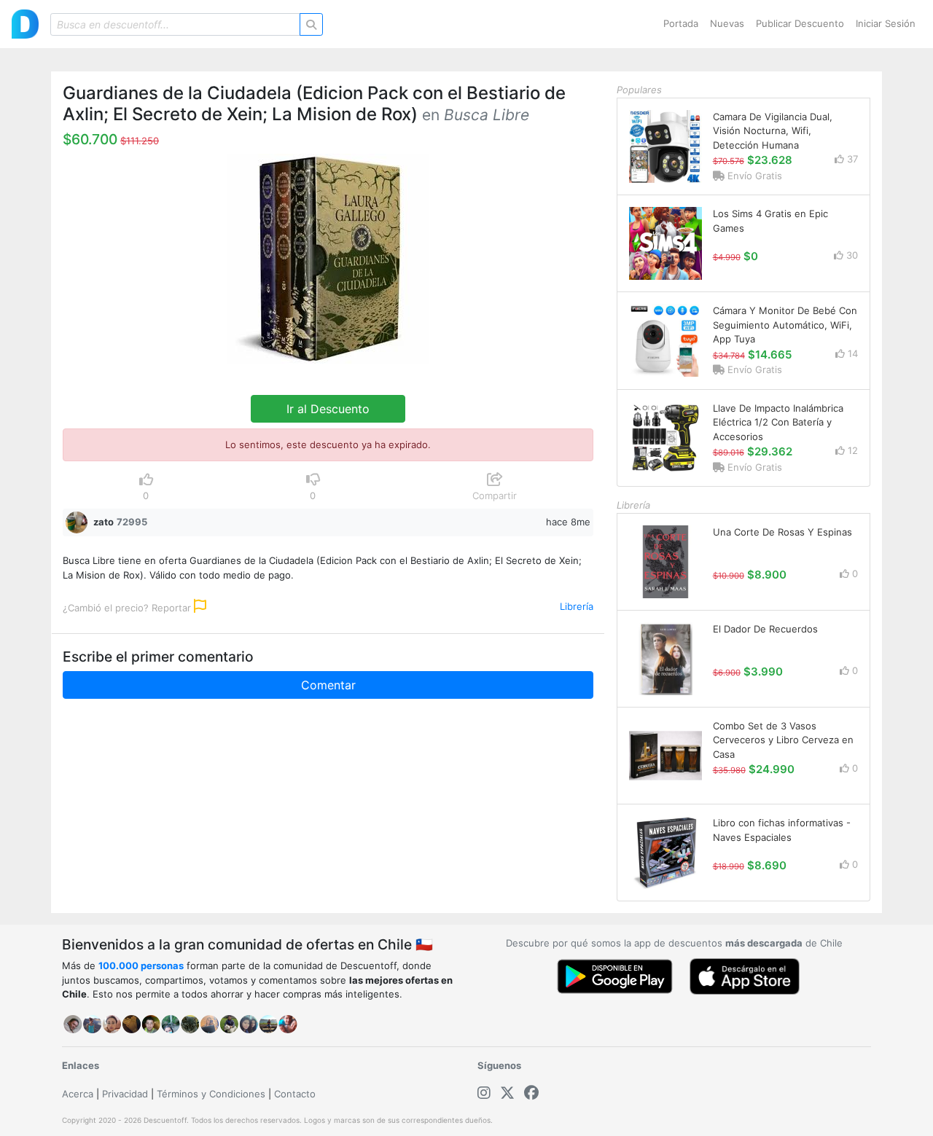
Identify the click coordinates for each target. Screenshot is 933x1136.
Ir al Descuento (328, 408)
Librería (576, 606)
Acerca (77, 1094)
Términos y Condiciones (211, 1094)
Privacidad (125, 1094)
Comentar (328, 685)
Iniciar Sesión (886, 23)
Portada (680, 23)
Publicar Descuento (800, 23)
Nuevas (727, 23)
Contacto (295, 1094)
